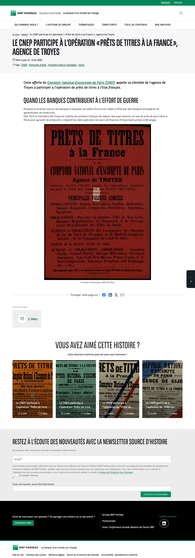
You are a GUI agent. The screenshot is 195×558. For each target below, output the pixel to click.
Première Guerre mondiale (62, 65)
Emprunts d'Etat (37, 65)
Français (165, 3)
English (178, 3)
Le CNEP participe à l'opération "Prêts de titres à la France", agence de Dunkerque (32, 405)
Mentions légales (56, 555)
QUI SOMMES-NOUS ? (26, 25)
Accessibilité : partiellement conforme (119, 555)
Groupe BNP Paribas (112, 515)
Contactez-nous (23, 523)
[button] (22, 318)
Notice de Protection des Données (116, 472)
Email (18, 459)
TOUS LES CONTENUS (135, 25)
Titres (81, 65)
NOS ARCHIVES (163, 25)
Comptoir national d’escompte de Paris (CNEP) (81, 82)
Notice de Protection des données (83, 555)
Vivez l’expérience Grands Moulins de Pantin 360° (128, 527)
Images (24, 35)
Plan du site (18, 555)
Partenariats (108, 521)
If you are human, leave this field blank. (33, 484)
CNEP (24, 65)
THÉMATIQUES (86, 25)
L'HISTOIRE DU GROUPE (58, 25)
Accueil (15, 35)
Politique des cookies (36, 555)
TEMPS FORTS (109, 25)
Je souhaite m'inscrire (28, 475)
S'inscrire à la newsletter (156, 494)
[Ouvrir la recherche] (181, 13)
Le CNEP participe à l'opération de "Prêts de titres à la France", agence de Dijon (161, 405)
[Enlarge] (147, 128)
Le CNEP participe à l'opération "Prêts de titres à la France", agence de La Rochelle (75, 405)
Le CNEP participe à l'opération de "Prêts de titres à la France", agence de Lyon (118, 405)
